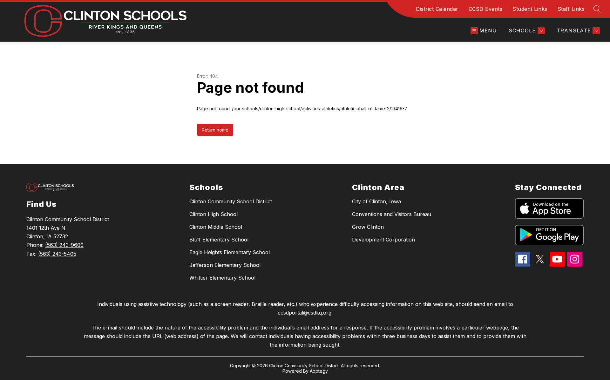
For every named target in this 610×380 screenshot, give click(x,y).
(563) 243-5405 (57, 254)
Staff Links (571, 9)
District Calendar (437, 9)
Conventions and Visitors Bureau (391, 214)
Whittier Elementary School (222, 278)
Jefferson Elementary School (225, 265)
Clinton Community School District (230, 201)
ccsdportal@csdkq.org (304, 312)
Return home (215, 129)
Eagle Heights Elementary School (229, 252)
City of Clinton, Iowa (376, 201)
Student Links (529, 9)
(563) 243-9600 (64, 245)
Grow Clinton (368, 227)
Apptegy (319, 371)
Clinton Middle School (215, 227)
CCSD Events (486, 9)
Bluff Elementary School (218, 239)
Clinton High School (213, 214)
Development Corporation (383, 239)
